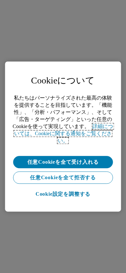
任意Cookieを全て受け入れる (63, 162)
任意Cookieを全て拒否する (63, 177)
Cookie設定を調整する (63, 194)
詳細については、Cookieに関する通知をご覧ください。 (63, 133)
